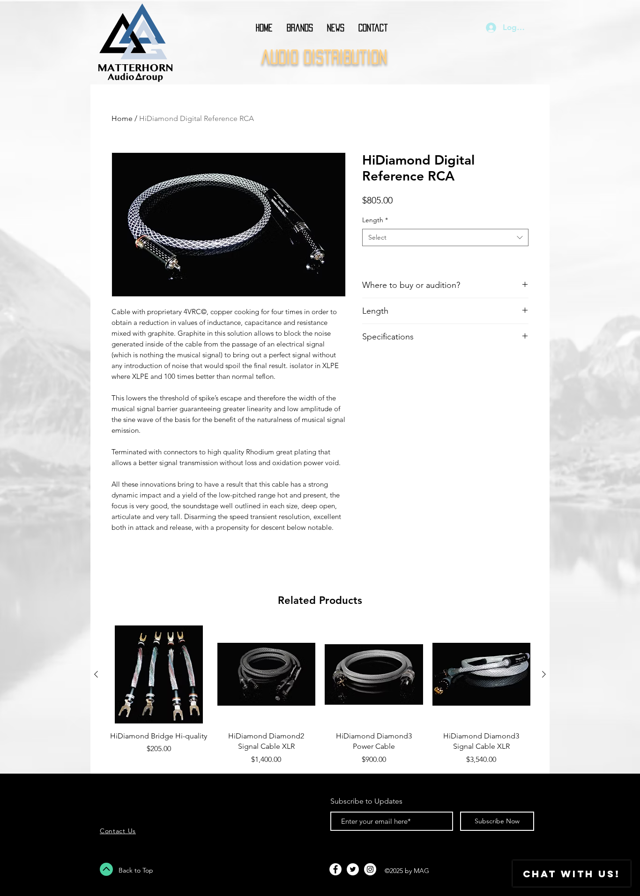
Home (122, 118)
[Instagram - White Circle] (370, 869)
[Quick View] (159, 674)
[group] (320, 695)
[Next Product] (544, 674)
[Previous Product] (96, 674)
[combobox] (445, 238)
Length (375, 220)
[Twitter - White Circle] (353, 869)
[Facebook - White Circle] (335, 869)
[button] (300, 27)
